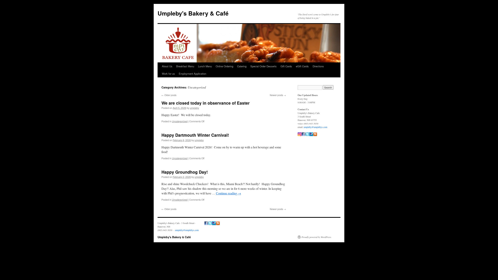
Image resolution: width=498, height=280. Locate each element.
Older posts (168, 95)
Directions (318, 66)
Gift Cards (286, 66)
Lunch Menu (205, 66)
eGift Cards (302, 66)
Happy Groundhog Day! (184, 172)
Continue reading (228, 193)
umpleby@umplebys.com (315, 127)
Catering (241, 66)
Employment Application (192, 73)
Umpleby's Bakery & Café (193, 13)
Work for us (168, 73)
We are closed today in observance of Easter (205, 103)
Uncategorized (180, 121)
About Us (167, 66)
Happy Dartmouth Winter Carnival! (195, 135)
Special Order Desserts (263, 66)
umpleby (194, 107)
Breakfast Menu (185, 66)
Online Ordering (224, 66)
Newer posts (278, 95)
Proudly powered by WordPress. (317, 237)
